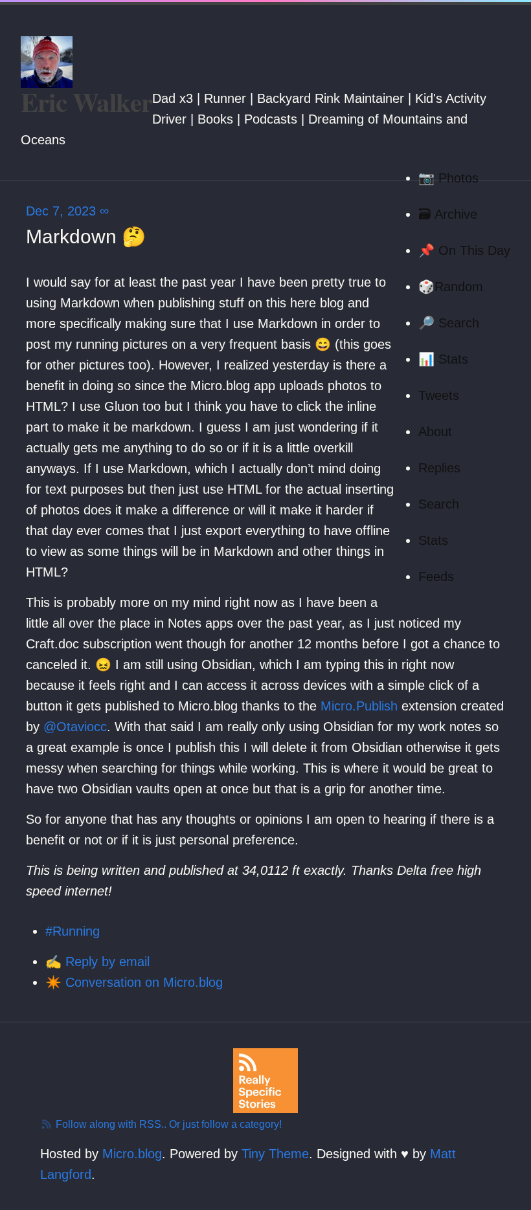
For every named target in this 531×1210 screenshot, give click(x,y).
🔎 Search (448, 323)
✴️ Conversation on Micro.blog (134, 982)
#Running (72, 931)
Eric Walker (86, 102)
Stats (433, 540)
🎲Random (450, 287)
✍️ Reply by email (97, 961)
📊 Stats (443, 359)
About (435, 431)
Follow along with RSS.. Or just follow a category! (167, 1124)
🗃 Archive (447, 214)
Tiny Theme (275, 1154)
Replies (439, 468)
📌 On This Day (464, 250)
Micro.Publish (359, 706)
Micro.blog (132, 1154)
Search (438, 504)
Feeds (436, 576)
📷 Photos (448, 178)
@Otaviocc (75, 727)
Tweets (438, 395)
